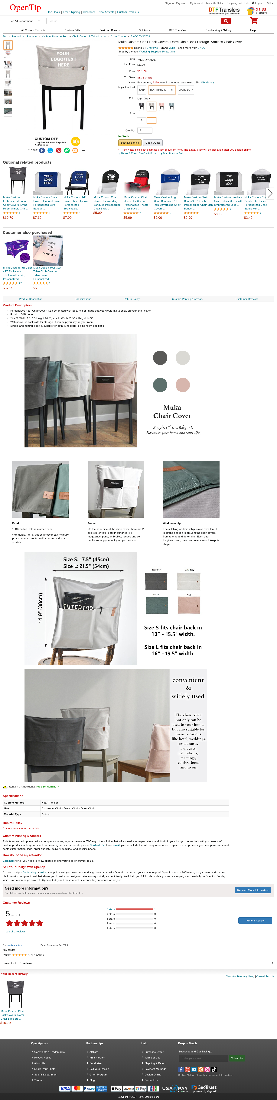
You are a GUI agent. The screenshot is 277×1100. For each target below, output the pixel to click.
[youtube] (194, 1069)
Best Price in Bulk (173, 153)
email (116, 845)
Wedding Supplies (150, 51)
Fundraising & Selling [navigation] (218, 30)
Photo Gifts (168, 51)
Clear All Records (265, 976)
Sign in (169, 3)
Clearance (89, 12)
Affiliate (94, 1051)
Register (181, 3)
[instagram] (207, 1069)
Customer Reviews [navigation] (247, 298)
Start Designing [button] (130, 142)
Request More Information (253, 890)
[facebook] (42, 150)
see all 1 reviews (15, 931)
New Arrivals (106, 12)
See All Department (21, 20)
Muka (171, 47)
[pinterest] (58, 150)
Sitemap (39, 1080)
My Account (196, 3)
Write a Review (255, 920)
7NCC (201, 47)
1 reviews (152, 47)
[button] (262, 3)
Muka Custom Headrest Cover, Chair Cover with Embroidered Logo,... (228, 201)
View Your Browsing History (240, 976)
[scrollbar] (138, 224)
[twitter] (50, 150)
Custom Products (128, 12)
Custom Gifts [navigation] (72, 30)
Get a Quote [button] (152, 142)
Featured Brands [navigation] (109, 30)
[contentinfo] (25, 7)
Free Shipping (71, 12)
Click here (9, 860)
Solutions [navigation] (144, 30)
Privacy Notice (42, 1057)
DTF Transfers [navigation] (177, 30)
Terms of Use (152, 1057)
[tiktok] (214, 1069)
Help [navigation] (253, 30)
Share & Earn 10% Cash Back (138, 153)
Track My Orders (215, 3)
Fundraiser (96, 1063)
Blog (92, 1080)
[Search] (226, 21)
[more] (83, 150)
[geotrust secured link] (204, 1088)
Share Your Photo (44, 1068)
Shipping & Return (155, 1063)
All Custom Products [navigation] (33, 30)
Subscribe (237, 1058)
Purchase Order (154, 1051)
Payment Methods (155, 1068)
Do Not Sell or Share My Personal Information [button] (205, 1075)
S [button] (141, 120)
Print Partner (97, 1057)
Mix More (207, 82)
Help (246, 3)
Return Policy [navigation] (132, 298)
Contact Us (97, 845)
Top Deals (54, 12)
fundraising (29, 872)
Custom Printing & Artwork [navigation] (187, 298)
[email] (75, 150)
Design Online (153, 1074)
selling (43, 872)
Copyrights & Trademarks (49, 1051)
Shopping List (234, 3)
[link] (67, 150)
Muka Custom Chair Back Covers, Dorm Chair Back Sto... (12, 1015)
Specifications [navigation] (83, 298)
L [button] (151, 120)
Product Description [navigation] (30, 298)
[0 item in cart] (254, 22)
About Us (39, 1063)
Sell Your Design (99, 1068)
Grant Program (98, 1074)
